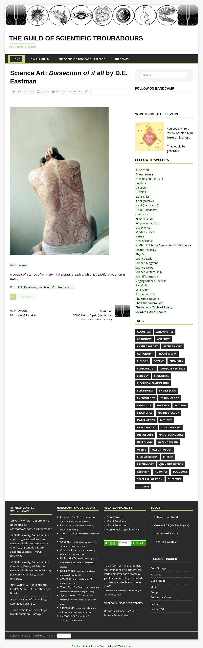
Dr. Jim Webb (67, 570)
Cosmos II (66, 550)
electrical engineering (153, 383)
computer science (172, 368)
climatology (146, 368)
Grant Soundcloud (118, 525)
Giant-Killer (142, 196)
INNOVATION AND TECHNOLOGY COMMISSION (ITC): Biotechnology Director (30, 589)
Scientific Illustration (57, 287)
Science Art (75, 91)
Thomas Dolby (69, 533)
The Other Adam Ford (149, 303)
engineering (167, 390)
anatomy (26, 296)
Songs (154, 592)
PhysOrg (140, 254)
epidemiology (169, 398)
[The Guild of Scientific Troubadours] (102, 23)
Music (154, 587)
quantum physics (171, 464)
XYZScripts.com (123, 646)
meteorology (146, 427)
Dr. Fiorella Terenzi (71, 558)
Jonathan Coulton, (71, 517)
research (143, 471)
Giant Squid (67, 608)
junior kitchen (144, 218)
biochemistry (167, 353)
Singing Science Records (150, 281)
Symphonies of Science (74, 595)
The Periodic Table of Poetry (153, 307)
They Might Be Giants (73, 587)
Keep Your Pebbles (147, 223)
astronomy (145, 353)
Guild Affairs (158, 580)
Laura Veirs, (67, 525)
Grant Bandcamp (117, 521)
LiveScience (142, 227)
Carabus (140, 183)
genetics (163, 405)
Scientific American (147, 276)
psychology (145, 464)
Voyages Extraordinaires (150, 312)
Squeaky (65, 542)
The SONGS (121, 59)
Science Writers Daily (148, 272)
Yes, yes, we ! (166, 542)
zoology (143, 486)
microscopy (145, 434)
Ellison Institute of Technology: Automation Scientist (28, 601)
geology (180, 405)
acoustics (144, 331)
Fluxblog (140, 192)
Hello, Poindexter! (146, 210)
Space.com (142, 290)
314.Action (142, 170)
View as (161, 525)
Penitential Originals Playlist (123, 529)
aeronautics (164, 331)
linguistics (144, 412)
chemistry (176, 361)
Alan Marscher (78, 554)
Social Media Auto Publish (85, 646)
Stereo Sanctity (145, 294)
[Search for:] (164, 75)
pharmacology (147, 457)
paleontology (161, 449)
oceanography (168, 442)
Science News (144, 267)
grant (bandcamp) (146, 205)
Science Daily (143, 258)
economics (161, 376)
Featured (61, 91)
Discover (141, 188)
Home (16, 59)
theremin (174, 479)
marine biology (168, 412)
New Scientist (144, 241)
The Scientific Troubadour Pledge (81, 59)
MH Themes (64, 635)
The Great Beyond (147, 299)
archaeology (172, 346)
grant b (44, 91)
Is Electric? (167, 533)
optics (141, 449)
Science (155, 604)
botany (159, 361)
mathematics (146, 420)
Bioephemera (144, 174)
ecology (143, 376)
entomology (146, 398)
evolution (144, 405)
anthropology (147, 346)
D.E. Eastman (27, 287)
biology (142, 361)
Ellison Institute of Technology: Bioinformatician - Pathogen (28, 612)
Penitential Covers (162, 597)
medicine (166, 420)
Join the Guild (39, 59)
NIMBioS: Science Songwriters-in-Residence (163, 245)
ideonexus (141, 214)
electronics (145, 390)
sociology (180, 471)
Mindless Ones (144, 232)
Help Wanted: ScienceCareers (22, 509)
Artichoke (66, 579)
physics (168, 457)
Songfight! (141, 285)
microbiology (171, 427)
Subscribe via (166, 517)
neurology (144, 442)
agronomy (144, 339)
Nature (139, 236)
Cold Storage (158, 568)
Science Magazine (146, 263)
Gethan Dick (67, 616)
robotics (161, 471)
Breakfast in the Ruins (149, 179)
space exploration (150, 479)
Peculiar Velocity (145, 250)
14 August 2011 (25, 91)
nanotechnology (171, 434)
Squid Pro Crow (116, 517)
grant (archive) (144, 201)
